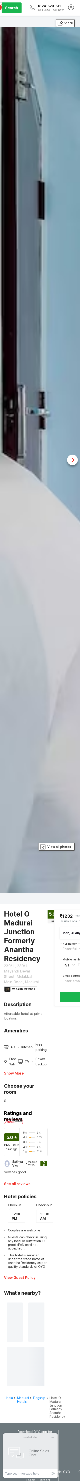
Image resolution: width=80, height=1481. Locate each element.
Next (72, 460)
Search (11, 8)
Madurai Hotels (23, 1399)
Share (68, 23)
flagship (39, 1398)
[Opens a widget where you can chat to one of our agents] (30, 1455)
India (9, 1398)
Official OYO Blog (61, 1473)
